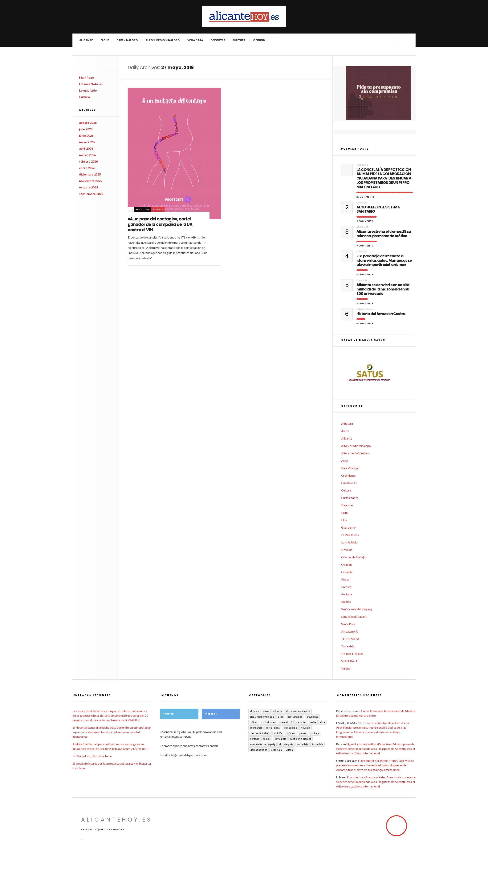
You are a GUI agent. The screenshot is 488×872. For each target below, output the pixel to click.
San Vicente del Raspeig (356, 609)
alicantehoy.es (116, 819)
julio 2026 (85, 129)
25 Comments (365, 196)
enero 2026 (87, 168)
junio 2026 (86, 135)
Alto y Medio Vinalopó (162, 40)
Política (346, 587)
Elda (344, 520)
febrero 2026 (88, 161)
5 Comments (364, 274)
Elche (104, 40)
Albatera (347, 423)
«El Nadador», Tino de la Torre (92, 756)
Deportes (218, 40)
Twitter (168, 713)
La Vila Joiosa (350, 535)
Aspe (344, 460)
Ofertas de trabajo (353, 557)
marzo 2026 (87, 155)
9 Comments (364, 221)
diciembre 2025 (90, 174)
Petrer (345, 579)
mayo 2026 (87, 142)
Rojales (346, 601)
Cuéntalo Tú (349, 483)
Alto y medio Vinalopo (355, 453)
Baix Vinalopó (127, 40)
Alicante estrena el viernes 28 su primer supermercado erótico (383, 234)
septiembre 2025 (91, 193)
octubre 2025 (88, 187)
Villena (345, 668)
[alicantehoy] (244, 16)
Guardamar (348, 527)
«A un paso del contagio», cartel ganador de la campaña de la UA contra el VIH (160, 224)
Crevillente (348, 475)
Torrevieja (348, 646)
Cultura (239, 40)
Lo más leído (88, 90)
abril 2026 (86, 148)
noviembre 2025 (90, 181)
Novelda (346, 549)
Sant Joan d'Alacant (354, 616)
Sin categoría (349, 631)
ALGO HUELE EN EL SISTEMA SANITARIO (378, 209)
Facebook (211, 713)
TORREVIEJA (350, 639)
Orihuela (346, 572)
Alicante (86, 40)
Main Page (86, 77)
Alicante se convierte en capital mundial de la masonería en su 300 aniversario (383, 289)
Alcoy (345, 431)
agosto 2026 (88, 122)
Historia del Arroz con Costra (380, 314)
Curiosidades (365, 309)
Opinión (259, 40)
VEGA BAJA (195, 40)
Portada (362, 165)
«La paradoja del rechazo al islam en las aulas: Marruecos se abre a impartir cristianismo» (384, 260)
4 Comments (364, 323)
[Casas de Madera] (378, 373)
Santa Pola (348, 624)
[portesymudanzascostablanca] (378, 93)
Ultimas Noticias (91, 84)
